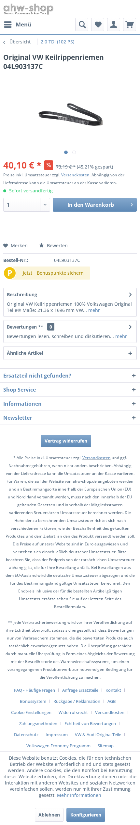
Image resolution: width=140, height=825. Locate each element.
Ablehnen (49, 815)
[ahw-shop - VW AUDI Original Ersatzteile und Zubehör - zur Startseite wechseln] (28, 9)
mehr (93, 310)
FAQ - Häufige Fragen (34, 690)
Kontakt (113, 690)
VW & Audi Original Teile (98, 734)
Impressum (57, 734)
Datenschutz (26, 734)
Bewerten (57, 245)
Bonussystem (33, 701)
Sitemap (106, 746)
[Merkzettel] (97, 24)
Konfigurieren (85, 815)
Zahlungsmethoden (38, 723)
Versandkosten (75, 175)
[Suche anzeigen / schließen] (81, 24)
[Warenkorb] (129, 24)
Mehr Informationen (79, 795)
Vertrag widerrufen (66, 441)
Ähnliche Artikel (25, 353)
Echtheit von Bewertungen (90, 723)
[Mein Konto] (113, 24)
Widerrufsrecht (73, 712)
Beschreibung (22, 294)
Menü (23, 24)
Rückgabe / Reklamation (76, 701)
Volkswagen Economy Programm (58, 746)
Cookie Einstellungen (31, 712)
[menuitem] (17, 24)
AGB (111, 701)
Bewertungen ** (25, 327)
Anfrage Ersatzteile (80, 690)
